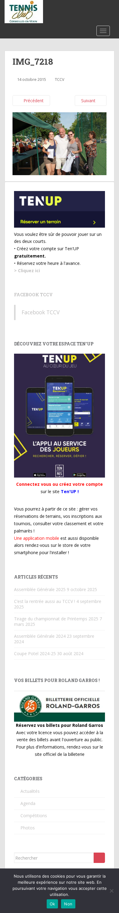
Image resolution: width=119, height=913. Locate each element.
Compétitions (33, 815)
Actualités (30, 791)
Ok (52, 903)
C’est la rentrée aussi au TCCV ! (44, 601)
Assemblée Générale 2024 (40, 636)
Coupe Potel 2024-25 (35, 653)
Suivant (89, 100)
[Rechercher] (99, 858)
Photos (27, 828)
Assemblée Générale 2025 (40, 589)
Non (68, 903)
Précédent (33, 100)
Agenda (27, 803)
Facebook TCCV (33, 295)
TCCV (59, 79)
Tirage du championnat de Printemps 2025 (56, 619)
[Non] (111, 891)
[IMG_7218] (59, 143)
